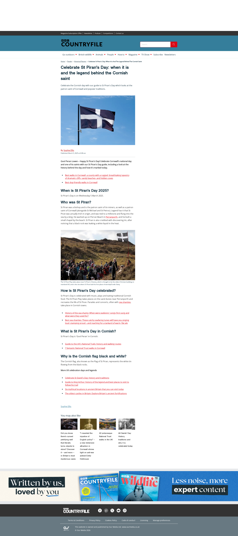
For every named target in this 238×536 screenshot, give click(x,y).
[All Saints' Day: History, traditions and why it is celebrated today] (126, 424)
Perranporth (112, 217)
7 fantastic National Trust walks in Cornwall (85, 348)
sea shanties (125, 302)
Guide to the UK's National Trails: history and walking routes (93, 344)
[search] (173, 44)
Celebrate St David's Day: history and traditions (87, 377)
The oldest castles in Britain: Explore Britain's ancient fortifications (96, 393)
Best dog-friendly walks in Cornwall (81, 182)
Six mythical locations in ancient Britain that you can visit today (94, 389)
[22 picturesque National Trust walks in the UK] (107, 424)
